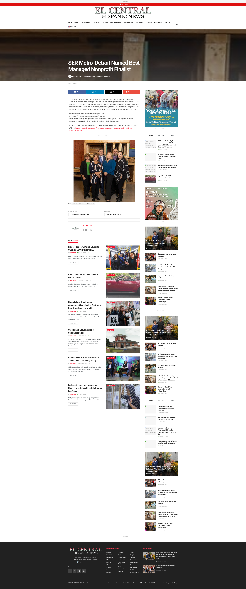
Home (70, 22)
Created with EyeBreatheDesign (169, 583)
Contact (168, 22)
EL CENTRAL (77, 76)
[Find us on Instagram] (74, 571)
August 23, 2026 (83, 280)
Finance (120, 552)
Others (132, 552)
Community (86, 22)
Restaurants (134, 562)
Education (109, 562)
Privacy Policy (139, 583)
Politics (132, 557)
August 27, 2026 (82, 252)
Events (149, 22)
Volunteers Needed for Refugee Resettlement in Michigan (166, 408)
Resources (133, 560)
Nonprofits (90, 203)
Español (108, 567)
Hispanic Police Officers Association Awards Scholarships (165, 300)
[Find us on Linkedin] (84, 571)
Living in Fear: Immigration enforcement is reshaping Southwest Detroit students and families (84, 305)
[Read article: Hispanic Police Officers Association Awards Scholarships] (150, 301)
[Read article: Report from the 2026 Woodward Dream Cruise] (123, 285)
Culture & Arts (115, 22)
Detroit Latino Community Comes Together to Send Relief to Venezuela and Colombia (168, 289)
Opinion (105, 22)
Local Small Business (121, 563)
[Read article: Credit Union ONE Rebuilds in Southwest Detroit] (123, 340)
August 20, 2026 (82, 311)
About (76, 22)
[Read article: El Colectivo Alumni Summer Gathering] (150, 257)
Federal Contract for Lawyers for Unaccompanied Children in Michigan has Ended (85, 388)
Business (110, 330)
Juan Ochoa (73, 336)
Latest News (121, 557)
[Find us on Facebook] (70, 571)
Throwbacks (133, 567)
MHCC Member (154, 583)
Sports (132, 565)
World (132, 570)
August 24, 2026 (82, 336)
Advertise (120, 583)
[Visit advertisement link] (161, 108)
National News (122, 569)
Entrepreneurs (110, 565)
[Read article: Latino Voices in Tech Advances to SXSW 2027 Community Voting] (123, 368)
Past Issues (139, 22)
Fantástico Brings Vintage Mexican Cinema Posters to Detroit (166, 156)
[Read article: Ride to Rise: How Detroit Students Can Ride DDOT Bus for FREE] (123, 257)
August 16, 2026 (82, 394)
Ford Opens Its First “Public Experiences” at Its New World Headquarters (167, 267)
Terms (147, 583)
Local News (107, 76)
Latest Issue (128, 22)
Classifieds (109, 555)
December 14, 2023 (89, 76)
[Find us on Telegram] (79, 571)
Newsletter (158, 22)
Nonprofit (82, 203)
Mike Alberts (73, 280)
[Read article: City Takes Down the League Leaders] (150, 279)
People (132, 555)
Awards (74, 203)
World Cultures (134, 572)
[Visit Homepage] (123, 13)
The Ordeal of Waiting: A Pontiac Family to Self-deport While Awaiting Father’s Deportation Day (160, 243)
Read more (74, 262)
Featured (96, 22)
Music (120, 566)
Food (119, 555)
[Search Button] (177, 24)
